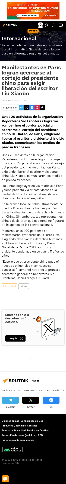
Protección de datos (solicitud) (19, 435)
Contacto (32, 425)
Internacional (9, 286)
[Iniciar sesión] (46, 25)
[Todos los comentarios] (5, 478)
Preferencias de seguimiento (18, 440)
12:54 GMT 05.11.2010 (14, 100)
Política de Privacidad (14, 430)
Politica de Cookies (38, 430)
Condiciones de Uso (32, 420)
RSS (40, 435)
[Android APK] (12, 450)
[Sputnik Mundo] (10, 26)
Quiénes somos (10, 420)
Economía (53, 390)
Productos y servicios (14, 425)
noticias (23, 286)
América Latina (11, 390)
